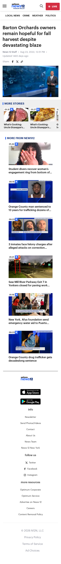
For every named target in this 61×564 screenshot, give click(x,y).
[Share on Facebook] (12, 61)
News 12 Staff (10, 52)
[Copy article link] (21, 61)
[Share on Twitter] (17, 61)
